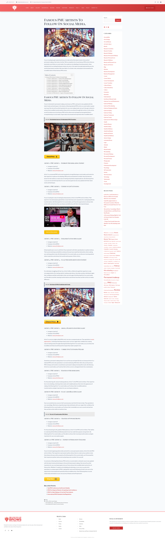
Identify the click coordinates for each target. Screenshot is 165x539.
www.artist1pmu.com (57, 170)
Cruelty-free (106, 251)
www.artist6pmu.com (57, 356)
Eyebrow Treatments (109, 115)
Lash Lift (110, 261)
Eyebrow (119, 251)
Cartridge (105, 243)
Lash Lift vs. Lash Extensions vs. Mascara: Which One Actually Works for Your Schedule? (111, 196)
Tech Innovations (108, 174)
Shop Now (64, 7)
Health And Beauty (108, 131)
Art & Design (107, 39)
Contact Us (94, 7)
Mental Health (107, 149)
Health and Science (108, 133)
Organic (112, 272)
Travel (105, 181)
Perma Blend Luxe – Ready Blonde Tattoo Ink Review (57, 502)
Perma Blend (107, 274)
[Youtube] (11, 530)
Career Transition (108, 83)
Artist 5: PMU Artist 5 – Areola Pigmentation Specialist (60, 85)
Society (105, 172)
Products (71, 7)
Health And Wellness (109, 135)
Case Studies (110, 243)
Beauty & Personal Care (109, 57)
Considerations (115, 245)
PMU (50, 501)
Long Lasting (106, 266)
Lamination (106, 261)
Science (109, 292)
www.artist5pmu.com (57, 335)
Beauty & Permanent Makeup (111, 55)
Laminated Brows (108, 140)
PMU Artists (106, 285)
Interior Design (107, 138)
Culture (105, 90)
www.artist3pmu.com (57, 246)
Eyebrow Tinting (108, 112)
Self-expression (107, 170)
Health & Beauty (108, 124)
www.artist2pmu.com (57, 194)
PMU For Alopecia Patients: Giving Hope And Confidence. (62, 490)
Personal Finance (108, 158)
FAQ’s (77, 7)
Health (105, 122)
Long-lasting (116, 263)
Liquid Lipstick (110, 263)
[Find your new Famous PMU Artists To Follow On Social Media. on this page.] (52, 159)
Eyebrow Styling (108, 110)
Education (106, 94)
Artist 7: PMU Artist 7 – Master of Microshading (58, 88)
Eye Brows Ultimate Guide (110, 99)
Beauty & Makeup (108, 53)
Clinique (113, 243)
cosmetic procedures (116, 247)
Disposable (111, 251)
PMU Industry (112, 285)
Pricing (58, 7)
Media (105, 147)
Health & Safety (107, 126)
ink (113, 259)
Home (27, 7)
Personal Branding (107, 280)
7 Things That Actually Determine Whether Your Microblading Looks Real (112, 223)
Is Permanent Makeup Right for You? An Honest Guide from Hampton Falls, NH (112, 217)
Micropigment (115, 270)
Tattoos (113, 298)
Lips (119, 261)
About (32, 7)
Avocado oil (112, 232)
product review (107, 287)
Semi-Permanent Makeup (114, 294)
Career (105, 76)
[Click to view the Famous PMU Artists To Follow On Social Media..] (52, 324)
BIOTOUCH (106, 241)
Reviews (52, 7)
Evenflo (115, 251)
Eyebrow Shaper (106, 255)
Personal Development (109, 156)
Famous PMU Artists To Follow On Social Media (56, 77)
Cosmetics (106, 249)
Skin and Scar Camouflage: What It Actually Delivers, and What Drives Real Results (112, 211)
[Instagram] (106, 27)
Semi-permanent (106, 294)
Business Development (109, 71)
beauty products (116, 234)
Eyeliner (118, 255)
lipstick (105, 263)
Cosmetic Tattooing (113, 249)
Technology (106, 177)
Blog (83, 7)
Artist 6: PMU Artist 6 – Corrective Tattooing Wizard (59, 86)
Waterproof (117, 302)
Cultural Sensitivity (108, 87)
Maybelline (113, 268)
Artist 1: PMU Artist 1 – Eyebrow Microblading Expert (59, 78)
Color (116, 243)
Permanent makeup (111, 277)
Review (117, 290)
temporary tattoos (113, 300)
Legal (105, 142)
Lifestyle (106, 145)
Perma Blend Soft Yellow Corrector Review (55, 504)
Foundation (106, 257)
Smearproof (110, 296)
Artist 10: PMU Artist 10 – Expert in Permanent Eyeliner (61, 93)
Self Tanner (117, 292)
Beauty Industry (108, 234)
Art (109, 232)
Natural (105, 272)
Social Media (54, 501)
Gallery (38, 7)
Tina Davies (106, 302)
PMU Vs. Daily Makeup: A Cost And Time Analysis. (60, 492)
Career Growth (118, 241)
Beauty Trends (114, 239)
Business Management (109, 74)
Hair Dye (115, 257)
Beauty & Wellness (108, 60)
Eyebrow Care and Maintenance (111, 101)
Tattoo (115, 296)
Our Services (45, 7)
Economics (106, 92)
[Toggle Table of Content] (71, 75)
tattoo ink (106, 298)
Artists (47, 501)
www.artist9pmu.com (57, 426)
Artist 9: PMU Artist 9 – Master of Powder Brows (58, 91)
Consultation (106, 247)
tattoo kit (110, 298)
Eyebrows (112, 253)
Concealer (110, 245)
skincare (106, 296)
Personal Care (113, 280)
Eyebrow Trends (108, 117)
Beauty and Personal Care (110, 62)
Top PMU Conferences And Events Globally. (59, 488)
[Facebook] (104, 27)
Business (106, 69)
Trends (109, 302)
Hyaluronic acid (106, 259)
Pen (115, 272)
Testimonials (107, 179)
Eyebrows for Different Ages (110, 119)
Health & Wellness (108, 129)
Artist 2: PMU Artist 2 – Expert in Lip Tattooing (58, 80)
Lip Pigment (116, 261)
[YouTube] (108, 27)
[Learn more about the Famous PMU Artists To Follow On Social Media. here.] (52, 482)
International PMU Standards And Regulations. (59, 494)
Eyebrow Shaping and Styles (110, 108)
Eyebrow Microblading (109, 106)
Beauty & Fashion (108, 51)
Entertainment (107, 96)
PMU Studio (117, 285)
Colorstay (105, 245)
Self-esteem (113, 292)
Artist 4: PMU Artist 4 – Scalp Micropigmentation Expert (60, 83)
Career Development (109, 80)
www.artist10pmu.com (58, 447)
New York (108, 272)
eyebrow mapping (106, 253)
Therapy (118, 300)
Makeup (116, 266)
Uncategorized (107, 183)
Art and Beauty (107, 41)
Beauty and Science (108, 64)
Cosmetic (110, 247)
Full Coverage (111, 257)
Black (110, 241)
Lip (112, 261)
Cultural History (107, 85)
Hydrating (110, 259)
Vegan (112, 302)
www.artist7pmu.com (57, 378)
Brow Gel (113, 241)
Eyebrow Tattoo (112, 255)
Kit (119, 259)
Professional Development (110, 165)
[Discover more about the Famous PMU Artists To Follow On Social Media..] (52, 235)
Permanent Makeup (108, 154)
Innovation (116, 259)
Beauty (105, 46)
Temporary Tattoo (107, 300)
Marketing (108, 268)
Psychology (106, 167)
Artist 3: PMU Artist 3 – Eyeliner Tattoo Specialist (58, 81)
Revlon (105, 292)
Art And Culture (107, 44)
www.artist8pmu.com (57, 399)
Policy (87, 7)
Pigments (105, 282)
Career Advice (107, 78)
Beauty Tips (107, 239)
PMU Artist (114, 282)
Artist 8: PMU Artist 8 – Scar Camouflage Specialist (59, 89)
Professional (112, 287)
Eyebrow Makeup (108, 103)
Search (105, 17)
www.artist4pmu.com (57, 267)
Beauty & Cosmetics (108, 48)
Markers (105, 268)
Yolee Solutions (90, 537)
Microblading (107, 151)
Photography (107, 161)
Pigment (117, 280)
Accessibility (107, 37)
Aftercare (106, 232)
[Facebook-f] (5, 530)
